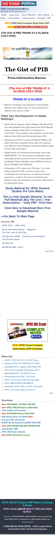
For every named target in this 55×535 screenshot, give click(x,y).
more (51, 393)
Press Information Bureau (13, 229)
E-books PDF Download (13, 420)
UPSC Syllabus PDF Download (14, 410)
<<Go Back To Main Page (18, 216)
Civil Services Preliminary (33, 236)
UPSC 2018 (20, 225)
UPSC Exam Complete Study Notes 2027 (30, 23)
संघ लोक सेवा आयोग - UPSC (12, 247)
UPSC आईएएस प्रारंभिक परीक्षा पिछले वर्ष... (20, 383)
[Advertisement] (27, 282)
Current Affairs (14, 18)
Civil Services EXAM (11, 236)
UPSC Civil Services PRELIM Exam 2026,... (23, 380)
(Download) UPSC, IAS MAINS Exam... (21, 373)
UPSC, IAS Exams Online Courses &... (21, 390)
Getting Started (28, 18)
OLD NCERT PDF (10, 429)
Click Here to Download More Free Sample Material (27, 209)
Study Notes (14, 15)
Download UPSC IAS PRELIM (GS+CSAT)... (23, 364)
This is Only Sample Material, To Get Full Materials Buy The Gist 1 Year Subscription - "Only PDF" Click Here (27, 199)
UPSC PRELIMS (28, 15)
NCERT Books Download (12, 423)
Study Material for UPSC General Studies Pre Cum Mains (28, 190)
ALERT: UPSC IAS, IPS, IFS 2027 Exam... (22, 360)
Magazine (31, 229)
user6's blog (49, 251)
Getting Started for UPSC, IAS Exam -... (21, 377)
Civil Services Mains (11, 239)
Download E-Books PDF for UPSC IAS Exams (24, 387)
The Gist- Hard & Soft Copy (14, 232)
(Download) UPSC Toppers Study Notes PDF (23, 367)
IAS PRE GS (7, 243)
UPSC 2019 (7, 225)
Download (41, 18)
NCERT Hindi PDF (33, 423)
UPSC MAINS (43, 15)
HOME (4, 15)
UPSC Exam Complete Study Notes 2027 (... (23, 370)
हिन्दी (49, 18)
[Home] (19, 5)
